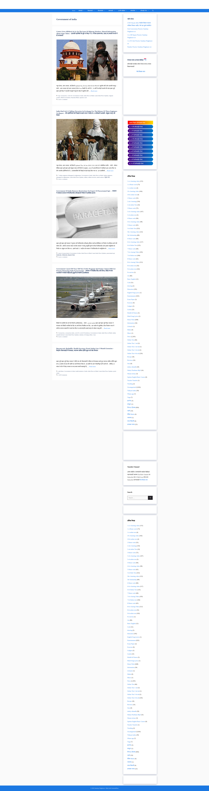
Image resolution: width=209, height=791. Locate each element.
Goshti (129, 309)
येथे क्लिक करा (140, 71)
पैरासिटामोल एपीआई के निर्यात (68, 255)
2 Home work (131, 198)
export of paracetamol (63, 253)
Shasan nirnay (131, 373)
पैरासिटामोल (58, 255)
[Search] (150, 498)
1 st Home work (132, 184)
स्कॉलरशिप (132, 10)
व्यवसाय (129, 417)
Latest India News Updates (102, 95)
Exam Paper (131, 299)
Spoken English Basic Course (136, 377)
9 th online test (131, 269)
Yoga (128, 397)
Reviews (129, 360)
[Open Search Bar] (153, 10)
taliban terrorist (92, 177)
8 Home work (131, 259)
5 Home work (131, 225)
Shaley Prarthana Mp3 (134, 370)
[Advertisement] (140, 97)
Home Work (131, 319)
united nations (100, 177)
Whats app (130, 394)
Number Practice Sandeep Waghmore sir (139, 47)
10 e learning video (133, 191)
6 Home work (131, 238)
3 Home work (131, 208)
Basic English (131, 279)
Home (73, 10)
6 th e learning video (133, 242)
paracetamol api (111, 253)
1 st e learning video (133, 181)
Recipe (129, 357)
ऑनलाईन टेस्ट (143, 10)
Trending (130, 384)
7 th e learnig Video (133, 252)
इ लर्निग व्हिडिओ (121, 10)
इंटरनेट (129, 400)
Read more (94, 91)
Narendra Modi (75, 97)
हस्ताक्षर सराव (131, 424)
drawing (129, 286)
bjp (59, 95)
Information (130, 323)
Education (130, 289)
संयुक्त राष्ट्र (107, 177)
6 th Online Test (132, 245)
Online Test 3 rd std (133, 350)
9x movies (130, 272)
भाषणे (128, 411)
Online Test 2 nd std (133, 346)
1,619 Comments (62, 375)
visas (94, 334)
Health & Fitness (132, 313)
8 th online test (131, 265)
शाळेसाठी (80, 10)
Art (128, 276)
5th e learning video (133, 232)
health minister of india (81, 371)
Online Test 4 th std (133, 353)
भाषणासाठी (110, 10)
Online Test (130, 340)
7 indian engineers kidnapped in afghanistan (69, 175)
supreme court (83, 97)
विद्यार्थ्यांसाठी (100, 10)
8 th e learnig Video (133, 262)
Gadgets (129, 306)
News (129, 336)
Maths (129, 330)
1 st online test (131, 188)
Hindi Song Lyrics (132, 316)
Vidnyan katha (131, 390)
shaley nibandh (131, 367)
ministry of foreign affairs (85, 334)
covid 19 (70, 95)
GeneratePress (114, 788)
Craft (128, 282)
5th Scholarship (132, 235)
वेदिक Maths (130, 414)
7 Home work (131, 249)
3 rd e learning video (133, 211)
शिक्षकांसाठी (90, 10)
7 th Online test (132, 255)
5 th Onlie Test (131, 228)
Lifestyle (130, 326)
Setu (128, 363)
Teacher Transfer (132, 380)
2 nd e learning (131, 201)
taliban (86, 177)
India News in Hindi (89, 95)
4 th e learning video (133, 222)
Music (129, 333)
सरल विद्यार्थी (130, 421)
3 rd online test (131, 215)
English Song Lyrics (133, 292)
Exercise (129, 303)
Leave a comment (62, 99)
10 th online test (132, 194)
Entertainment (131, 296)
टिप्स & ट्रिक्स (131, 407)
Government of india (78, 95)
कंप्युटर (129, 404)
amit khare (61, 371)
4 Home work (131, 218)
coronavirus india (69, 333)
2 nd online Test (132, 205)
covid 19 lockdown (85, 333)
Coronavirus (64, 95)
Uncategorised (131, 387)
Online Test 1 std (132, 343)
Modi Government (65, 97)
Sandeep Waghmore (64, 4)
